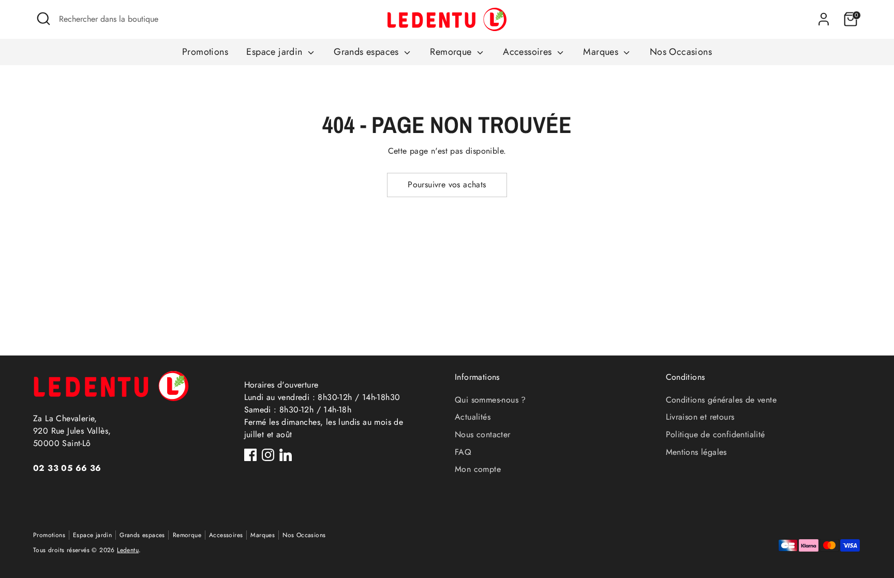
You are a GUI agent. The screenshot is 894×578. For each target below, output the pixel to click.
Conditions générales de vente (721, 400)
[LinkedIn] (285, 455)
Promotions (205, 51)
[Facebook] (250, 455)
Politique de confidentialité (715, 434)
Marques (602, 51)
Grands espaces (367, 51)
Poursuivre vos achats (447, 184)
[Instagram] (268, 455)
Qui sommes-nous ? (490, 400)
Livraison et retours (700, 417)
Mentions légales (696, 452)
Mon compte (478, 469)
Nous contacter (483, 434)
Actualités (472, 417)
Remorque (452, 51)
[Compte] (823, 19)
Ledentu (128, 550)
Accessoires (529, 51)
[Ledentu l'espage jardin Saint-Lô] (447, 19)
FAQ (463, 452)
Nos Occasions (681, 51)
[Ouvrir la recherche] (43, 18)
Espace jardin (275, 51)
